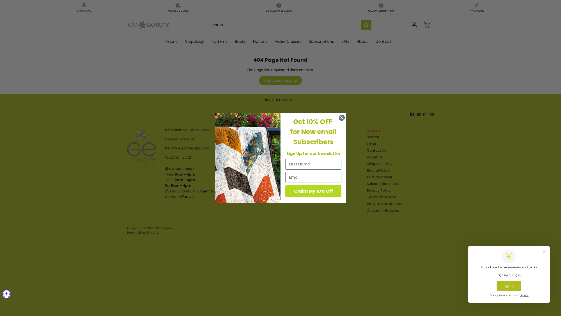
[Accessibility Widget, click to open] (6, 294)
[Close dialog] (341, 117)
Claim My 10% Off (313, 191)
